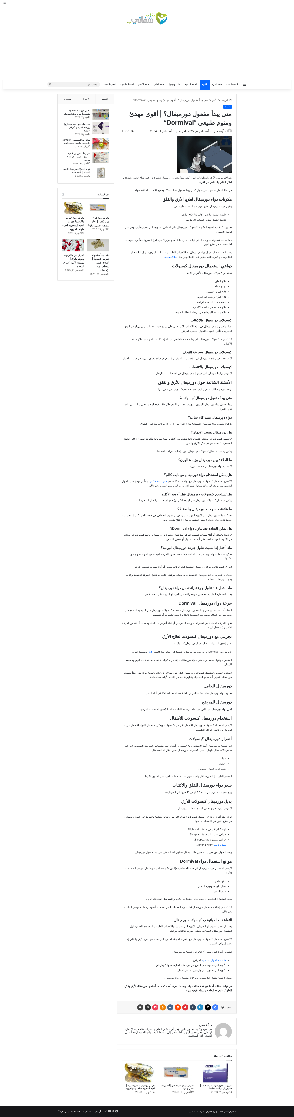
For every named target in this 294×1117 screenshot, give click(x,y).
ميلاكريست (171, 256)
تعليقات (67, 98)
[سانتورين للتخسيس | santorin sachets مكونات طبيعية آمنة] (100, 143)
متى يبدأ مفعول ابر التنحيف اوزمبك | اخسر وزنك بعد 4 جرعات (78, 156)
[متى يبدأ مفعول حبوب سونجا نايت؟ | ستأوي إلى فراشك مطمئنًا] (215, 1073)
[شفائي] (147, 18)
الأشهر (105, 98)
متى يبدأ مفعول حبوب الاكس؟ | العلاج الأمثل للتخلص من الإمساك (100, 262)
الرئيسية (224, 100)
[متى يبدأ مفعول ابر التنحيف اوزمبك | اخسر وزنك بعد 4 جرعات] (100, 157)
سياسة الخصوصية (80, 1111)
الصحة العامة (232, 84)
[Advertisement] (147, 52)
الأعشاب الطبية (127, 84)
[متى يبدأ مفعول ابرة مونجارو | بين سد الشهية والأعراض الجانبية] (100, 128)
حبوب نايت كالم (158, 481)
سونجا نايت (220, 844)
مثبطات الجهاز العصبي (214, 960)
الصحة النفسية (191, 84)
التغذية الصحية (110, 84)
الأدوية (204, 84)
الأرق (150, 651)
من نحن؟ (63, 1111)
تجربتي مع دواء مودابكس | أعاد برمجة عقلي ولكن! (98, 221)
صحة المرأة (217, 84)
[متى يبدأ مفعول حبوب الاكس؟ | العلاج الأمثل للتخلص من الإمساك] (98, 245)
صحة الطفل (159, 84)
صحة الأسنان (143, 84)
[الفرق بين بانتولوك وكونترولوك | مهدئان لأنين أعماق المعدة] (73, 245)
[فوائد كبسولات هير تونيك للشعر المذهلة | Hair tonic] (100, 173)
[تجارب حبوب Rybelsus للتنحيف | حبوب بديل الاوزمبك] (100, 114)
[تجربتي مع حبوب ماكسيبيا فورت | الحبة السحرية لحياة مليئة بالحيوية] (138, 1073)
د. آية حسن (219, 131)
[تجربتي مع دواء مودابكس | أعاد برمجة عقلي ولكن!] (177, 1073)
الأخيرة (86, 98)
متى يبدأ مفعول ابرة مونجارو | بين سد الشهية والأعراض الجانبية (77, 127)
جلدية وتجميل (174, 84)
